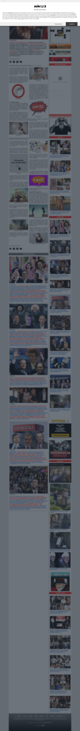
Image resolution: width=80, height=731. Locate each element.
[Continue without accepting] (3, 1)
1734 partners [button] (10, 12)
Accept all (71, 24)
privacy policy (21, 18)
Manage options (58, 24)
